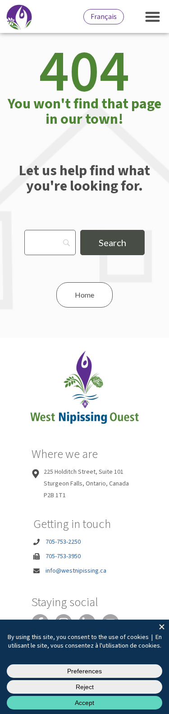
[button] (153, 16)
